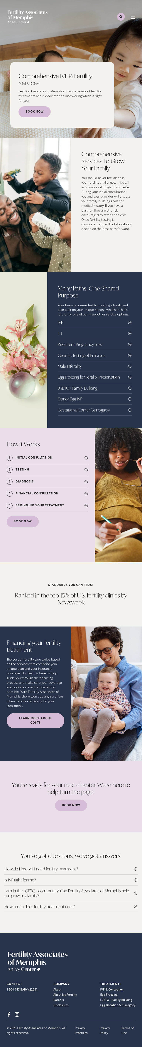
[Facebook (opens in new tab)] (9, 1014)
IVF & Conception (112, 989)
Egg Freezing (109, 994)
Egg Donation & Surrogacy (117, 1005)
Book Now (35, 111)
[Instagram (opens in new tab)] (17, 1014)
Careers (58, 1000)
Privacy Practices (81, 1030)
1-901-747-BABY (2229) (22, 989)
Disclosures (60, 1005)
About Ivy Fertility (65, 994)
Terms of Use (127, 1030)
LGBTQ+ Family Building (116, 1000)
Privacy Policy (105, 1030)
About (57, 989)
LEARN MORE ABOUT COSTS (35, 720)
